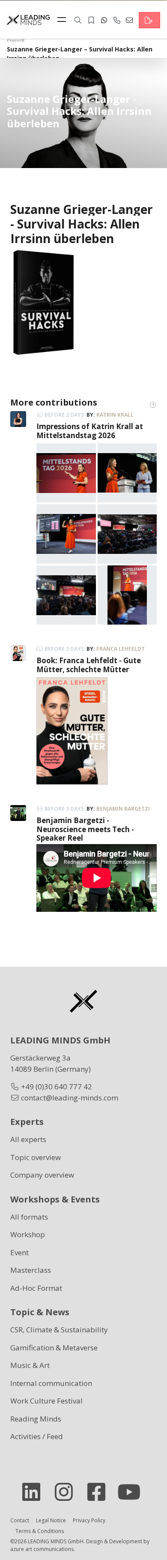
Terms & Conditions (39, 1531)
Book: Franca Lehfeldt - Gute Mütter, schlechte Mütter (88, 664)
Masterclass (30, 1270)
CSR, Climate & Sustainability (59, 1330)
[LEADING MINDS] (28, 19)
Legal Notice (51, 1520)
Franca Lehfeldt (120, 648)
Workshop (27, 1234)
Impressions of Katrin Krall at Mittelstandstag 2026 (89, 430)
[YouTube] (132, 1491)
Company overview (42, 1175)
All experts (28, 1139)
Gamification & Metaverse (54, 1348)
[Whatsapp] (104, 20)
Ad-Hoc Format (36, 1288)
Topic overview (35, 1157)
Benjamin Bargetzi (123, 808)
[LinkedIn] (34, 1491)
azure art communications (42, 1549)
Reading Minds (35, 1419)
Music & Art (30, 1365)
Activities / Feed (36, 1436)
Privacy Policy (89, 1520)
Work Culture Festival (46, 1401)
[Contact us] (149, 20)
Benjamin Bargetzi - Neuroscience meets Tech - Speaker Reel (85, 829)
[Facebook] (100, 1491)
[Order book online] (43, 302)
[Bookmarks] (91, 20)
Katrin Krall (115, 414)
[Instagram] (67, 1491)
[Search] (78, 20)
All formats (29, 1217)
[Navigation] (64, 20)
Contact (19, 1520)
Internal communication (51, 1383)
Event (19, 1252)
